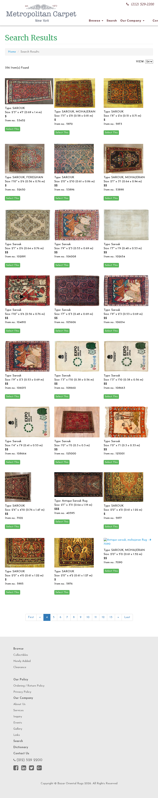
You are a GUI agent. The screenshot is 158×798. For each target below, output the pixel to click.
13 (111, 617)
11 (96, 617)
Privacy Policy (22, 692)
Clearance (19, 667)
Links (16, 735)
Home (12, 51)
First (31, 617)
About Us (19, 704)
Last (127, 617)
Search (112, 20)
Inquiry (17, 716)
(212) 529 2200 (29, 760)
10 (88, 617)
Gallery (17, 728)
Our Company (131, 20)
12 (103, 617)
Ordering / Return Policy (28, 685)
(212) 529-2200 (142, 4)
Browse (95, 20)
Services (18, 710)
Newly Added (22, 661)
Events (17, 722)
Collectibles (20, 655)
